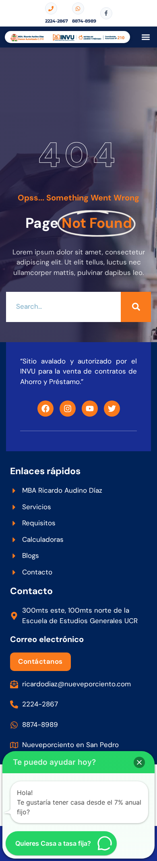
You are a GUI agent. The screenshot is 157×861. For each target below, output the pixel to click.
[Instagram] (68, 409)
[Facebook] (45, 409)
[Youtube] (90, 409)
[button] (145, 37)
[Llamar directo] (51, 8)
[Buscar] (136, 307)
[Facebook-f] (106, 13)
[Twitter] (112, 409)
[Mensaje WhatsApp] (78, 8)
